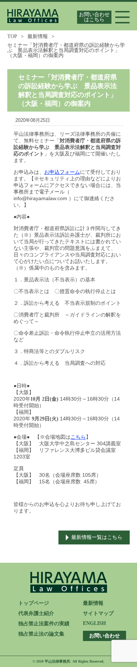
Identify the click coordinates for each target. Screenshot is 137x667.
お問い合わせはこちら (94, 17)
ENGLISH (94, 623)
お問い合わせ (104, 635)
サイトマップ (98, 613)
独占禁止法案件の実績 (43, 623)
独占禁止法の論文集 (41, 634)
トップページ (33, 603)
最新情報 (37, 36)
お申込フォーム (62, 172)
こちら (78, 437)
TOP (12, 36)
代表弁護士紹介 (36, 613)
